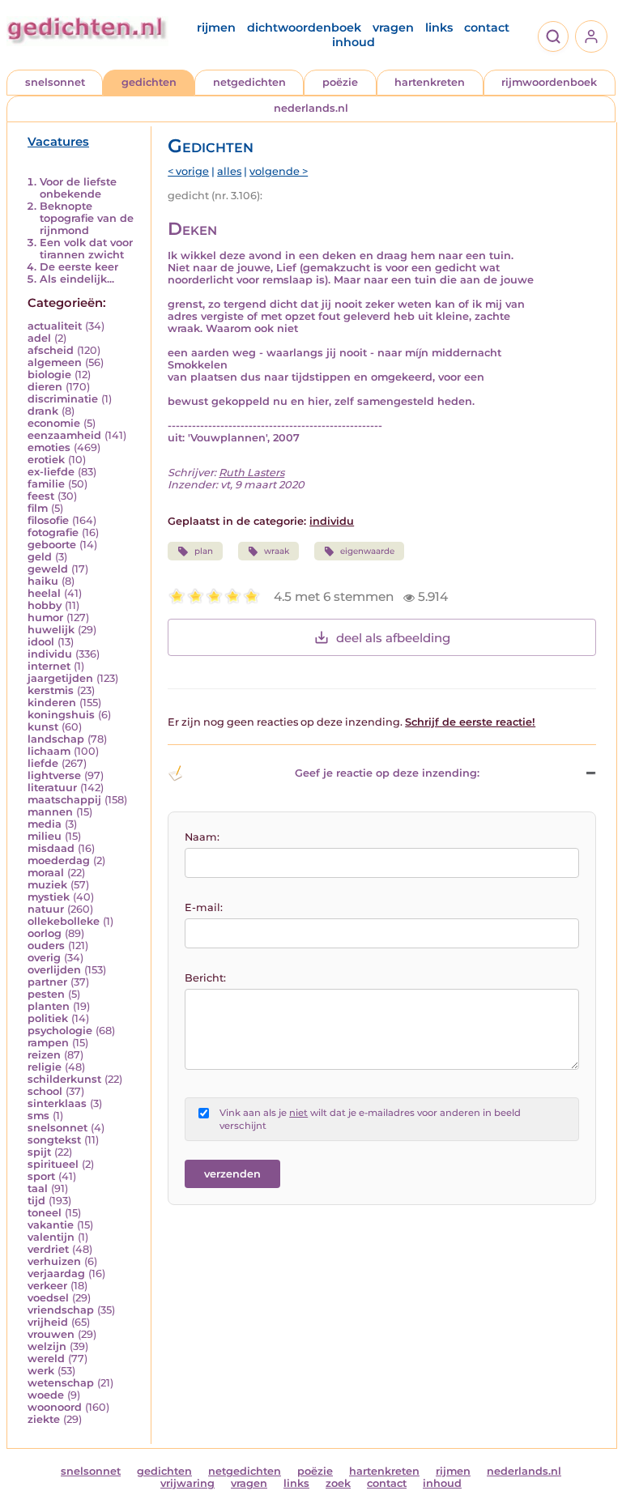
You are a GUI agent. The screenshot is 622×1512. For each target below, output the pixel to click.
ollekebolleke (64, 921)
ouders (46, 945)
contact (486, 27)
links (439, 27)
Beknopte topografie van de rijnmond (87, 218)
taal (38, 1188)
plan (203, 551)
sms (38, 1116)
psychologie (60, 1030)
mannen (50, 812)
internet (49, 666)
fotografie (53, 532)
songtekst (54, 1140)
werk (41, 1371)
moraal (46, 873)
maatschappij (64, 800)
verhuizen (54, 1261)
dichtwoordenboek (304, 27)
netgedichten (249, 82)
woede (46, 1395)
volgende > (278, 171)
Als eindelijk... (77, 279)
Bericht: (205, 978)
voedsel (48, 1298)
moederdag (59, 860)
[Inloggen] (591, 36)
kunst (43, 727)
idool (41, 642)
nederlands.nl (311, 108)
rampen (48, 1043)
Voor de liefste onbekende (78, 188)
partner (47, 982)
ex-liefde (51, 472)
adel (39, 338)
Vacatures (58, 141)
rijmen (216, 27)
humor (45, 617)
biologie (49, 374)
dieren (45, 387)
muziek (47, 885)
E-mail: (204, 907)
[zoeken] (553, 36)
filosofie (48, 520)
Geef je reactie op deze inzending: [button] (387, 773)
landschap (56, 739)
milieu (45, 836)
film (38, 508)
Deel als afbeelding (393, 637)
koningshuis (61, 715)
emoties (49, 447)
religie (45, 1067)
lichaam (49, 751)
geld (40, 557)
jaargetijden (60, 678)
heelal (44, 593)
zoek (338, 1483)
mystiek (49, 897)
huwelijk (51, 630)
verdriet (48, 1249)
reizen (44, 1055)
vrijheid (48, 1322)
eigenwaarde (367, 551)
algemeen (55, 362)
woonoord (55, 1407)
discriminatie (63, 399)
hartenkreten (429, 82)
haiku (43, 581)
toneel (45, 1213)
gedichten (149, 82)
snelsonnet (55, 82)
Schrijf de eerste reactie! (470, 722)
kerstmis (51, 690)
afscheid (51, 350)
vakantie (51, 1225)
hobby (45, 605)
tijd (36, 1201)
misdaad (51, 848)
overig (44, 958)
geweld (48, 569)
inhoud (353, 42)
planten (49, 1006)
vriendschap (61, 1310)
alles (229, 171)
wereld (46, 1358)
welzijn (47, 1346)
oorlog (45, 933)
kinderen (52, 702)
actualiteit (55, 326)
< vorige (188, 171)
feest (41, 496)
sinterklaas (57, 1103)
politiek (48, 1018)
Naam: (202, 837)
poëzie (340, 82)
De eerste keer (79, 267)
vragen (393, 27)
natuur (46, 909)
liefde (43, 763)
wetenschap (61, 1383)
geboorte (52, 545)
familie (46, 484)
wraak (276, 551)
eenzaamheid (64, 435)
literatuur (52, 788)
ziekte (44, 1419)
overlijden (54, 970)
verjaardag (56, 1273)
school (45, 1091)
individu (50, 654)
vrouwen (51, 1334)
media (45, 824)
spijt (39, 1152)
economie (54, 423)
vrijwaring (187, 1483)
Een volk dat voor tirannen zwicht (86, 248)
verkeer (47, 1286)
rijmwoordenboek (549, 82)
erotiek (46, 460)
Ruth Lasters (251, 472)
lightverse (54, 775)
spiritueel (53, 1164)
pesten (46, 994)
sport (41, 1176)
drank (43, 411)
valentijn (51, 1237)
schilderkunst (64, 1079)
